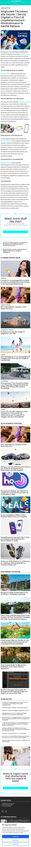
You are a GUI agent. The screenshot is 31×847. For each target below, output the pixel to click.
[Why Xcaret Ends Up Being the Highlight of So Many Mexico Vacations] (15, 655)
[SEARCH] (29, 2)
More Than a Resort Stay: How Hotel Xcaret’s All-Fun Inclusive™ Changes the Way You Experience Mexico (15, 617)
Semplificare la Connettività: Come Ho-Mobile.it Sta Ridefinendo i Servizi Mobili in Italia (15, 539)
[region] (15, 835)
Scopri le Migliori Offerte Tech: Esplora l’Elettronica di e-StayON (14, 516)
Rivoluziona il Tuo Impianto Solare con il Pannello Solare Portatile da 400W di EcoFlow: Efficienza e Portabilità (14, 385)
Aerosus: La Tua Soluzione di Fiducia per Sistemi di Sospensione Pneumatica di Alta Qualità (15, 468)
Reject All (15, 844)
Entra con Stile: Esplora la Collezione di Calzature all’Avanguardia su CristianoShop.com (15, 563)
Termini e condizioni (6, 806)
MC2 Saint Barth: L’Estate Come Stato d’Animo (13, 308)
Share (2, 32)
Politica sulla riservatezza (8, 803)
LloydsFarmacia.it (25, 54)
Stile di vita (4, 329)
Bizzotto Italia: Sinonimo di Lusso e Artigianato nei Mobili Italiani (16, 741)
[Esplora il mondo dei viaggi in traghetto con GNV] (15, 320)
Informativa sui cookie (7, 804)
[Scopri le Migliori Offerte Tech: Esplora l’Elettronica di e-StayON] (15, 504)
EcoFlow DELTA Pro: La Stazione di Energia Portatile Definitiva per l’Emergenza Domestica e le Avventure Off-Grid (16, 729)
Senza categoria (5, 304)
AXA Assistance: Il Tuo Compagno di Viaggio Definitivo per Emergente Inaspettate (15, 358)
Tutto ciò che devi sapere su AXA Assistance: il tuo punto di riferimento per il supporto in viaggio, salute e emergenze (14, 414)
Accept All (15, 836)
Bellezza (3, 278)
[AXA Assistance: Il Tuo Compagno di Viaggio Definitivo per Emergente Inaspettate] (15, 345)
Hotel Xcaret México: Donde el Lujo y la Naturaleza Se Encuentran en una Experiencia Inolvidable (15, 642)
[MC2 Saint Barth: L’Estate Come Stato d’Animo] (15, 295)
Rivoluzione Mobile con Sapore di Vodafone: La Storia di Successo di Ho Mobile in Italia (14, 492)
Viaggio (11, 329)
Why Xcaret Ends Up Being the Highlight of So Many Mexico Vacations (13, 666)
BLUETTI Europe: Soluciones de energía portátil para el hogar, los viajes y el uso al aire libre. (14, 691)
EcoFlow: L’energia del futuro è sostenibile (14, 733)
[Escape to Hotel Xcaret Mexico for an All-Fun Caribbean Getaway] (15, 582)
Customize (15, 840)
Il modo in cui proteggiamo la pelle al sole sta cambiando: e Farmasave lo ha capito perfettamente (15, 282)
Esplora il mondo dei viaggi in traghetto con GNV (13, 332)
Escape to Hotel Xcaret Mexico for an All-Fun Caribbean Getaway (14, 593)
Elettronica (4, 381)
